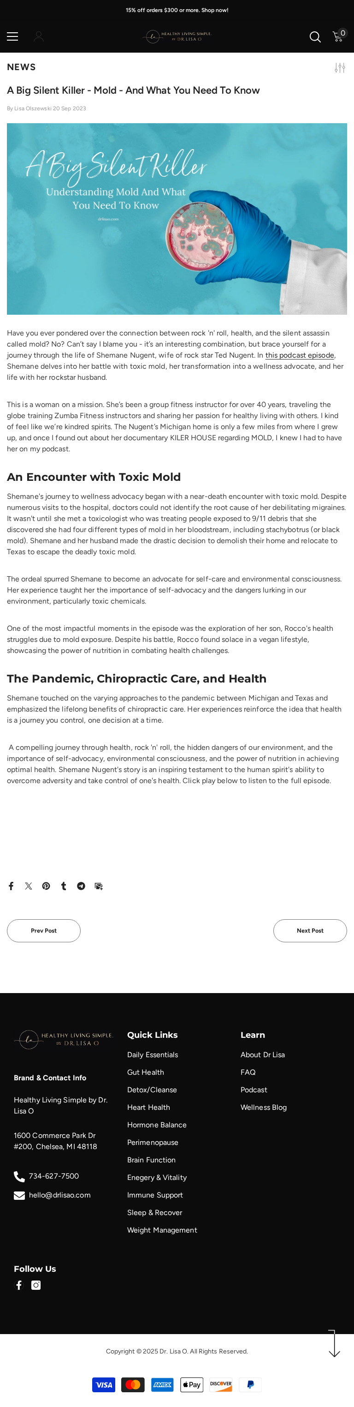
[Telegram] (81, 885)
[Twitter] (28, 885)
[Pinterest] (46, 885)
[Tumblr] (63, 885)
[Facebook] (11, 885)
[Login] (39, 36)
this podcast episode (300, 355)
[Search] (315, 36)
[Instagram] (36, 1285)
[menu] (12, 36)
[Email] (98, 885)
